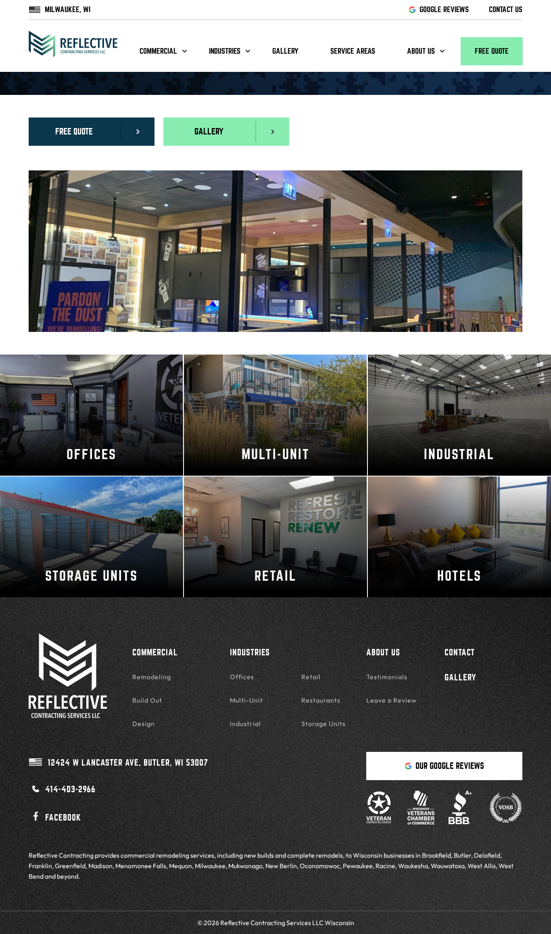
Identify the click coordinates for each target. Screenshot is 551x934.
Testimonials (386, 677)
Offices (242, 677)
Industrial (245, 724)
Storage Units (323, 724)
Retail (311, 677)
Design (143, 724)
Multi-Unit (246, 700)
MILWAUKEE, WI (67, 9)
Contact (460, 652)
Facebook (63, 817)
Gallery (285, 51)
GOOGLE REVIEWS (444, 9)
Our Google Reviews (449, 766)
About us (421, 51)
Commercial (158, 51)
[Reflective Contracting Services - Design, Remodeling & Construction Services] (73, 51)
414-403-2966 (70, 789)
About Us (383, 652)
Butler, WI (128, 762)
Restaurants (320, 700)
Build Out (147, 700)
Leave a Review (391, 700)
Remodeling (151, 677)
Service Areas (352, 51)
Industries (224, 51)
